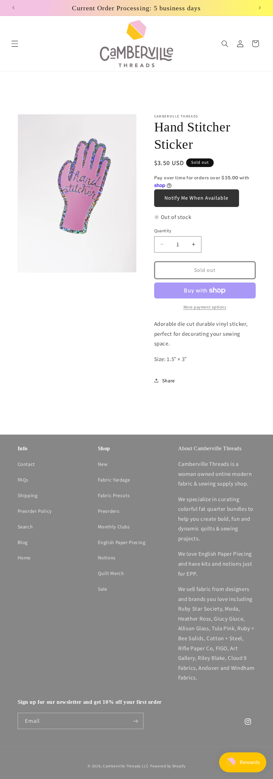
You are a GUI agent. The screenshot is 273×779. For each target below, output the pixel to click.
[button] (14, 43)
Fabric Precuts (114, 495)
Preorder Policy (35, 511)
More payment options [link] (204, 307)
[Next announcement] (259, 8)
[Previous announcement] (13, 8)
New (103, 464)
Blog (23, 542)
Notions (107, 557)
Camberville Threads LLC (126, 765)
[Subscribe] (135, 721)
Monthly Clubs (114, 526)
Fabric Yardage (114, 480)
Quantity (162, 231)
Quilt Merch (111, 573)
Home (24, 557)
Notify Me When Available (196, 197)
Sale (103, 589)
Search (25, 526)
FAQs (23, 480)
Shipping (28, 495)
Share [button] (168, 380)
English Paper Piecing (121, 542)
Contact (26, 464)
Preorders (109, 511)
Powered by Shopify (167, 765)
